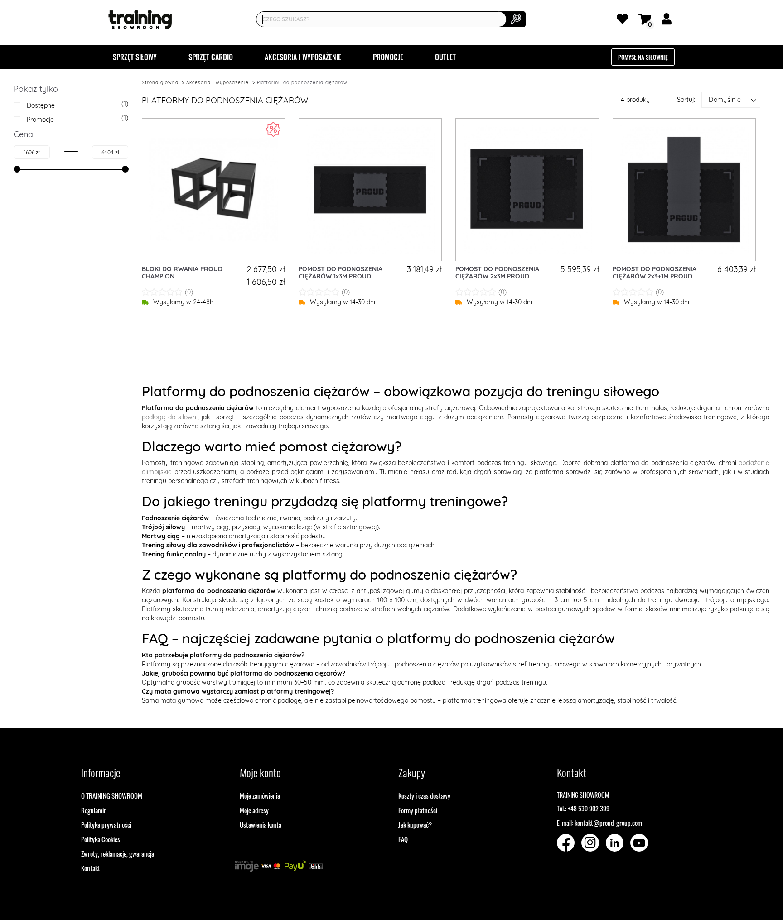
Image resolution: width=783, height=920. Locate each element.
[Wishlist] (624, 21)
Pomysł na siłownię (643, 57)
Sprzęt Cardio (210, 57)
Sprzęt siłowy (135, 57)
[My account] (668, 21)
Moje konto (260, 772)
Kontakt (90, 868)
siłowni (188, 417)
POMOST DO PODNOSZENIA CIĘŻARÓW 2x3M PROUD (497, 272)
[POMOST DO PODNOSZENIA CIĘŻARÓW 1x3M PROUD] (370, 189)
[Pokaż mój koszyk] (646, 18)
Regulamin (94, 810)
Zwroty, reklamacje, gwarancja (117, 853)
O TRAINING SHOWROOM (111, 795)
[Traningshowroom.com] (140, 19)
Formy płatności (417, 810)
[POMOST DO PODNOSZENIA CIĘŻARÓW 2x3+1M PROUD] (684, 189)
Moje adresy (254, 810)
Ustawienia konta (260, 824)
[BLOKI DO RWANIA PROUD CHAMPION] (213, 189)
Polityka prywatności (106, 824)
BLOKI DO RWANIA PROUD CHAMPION (182, 272)
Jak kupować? (415, 824)
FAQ (403, 839)
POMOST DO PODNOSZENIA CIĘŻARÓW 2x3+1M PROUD (654, 272)
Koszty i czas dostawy (424, 795)
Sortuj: (686, 100)
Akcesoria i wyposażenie (303, 57)
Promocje (388, 57)
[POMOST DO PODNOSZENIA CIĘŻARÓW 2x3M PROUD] (527, 189)
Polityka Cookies (100, 839)
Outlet (445, 57)
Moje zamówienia (260, 795)
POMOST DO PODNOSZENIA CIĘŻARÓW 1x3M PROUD (340, 272)
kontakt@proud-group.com (608, 823)
